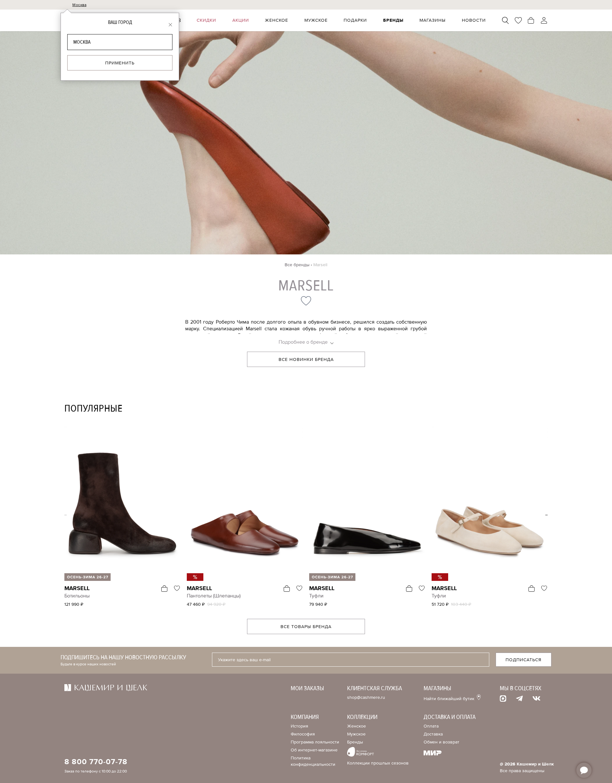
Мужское (316, 20)
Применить (120, 63)
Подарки (355, 20)
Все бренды (297, 264)
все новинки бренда (306, 359)
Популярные (93, 408)
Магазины (432, 20)
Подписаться (524, 659)
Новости (474, 20)
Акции (240, 20)
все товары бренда (306, 626)
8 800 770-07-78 (95, 762)
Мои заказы (307, 688)
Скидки (206, 20)
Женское (276, 20)
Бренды (393, 20)
